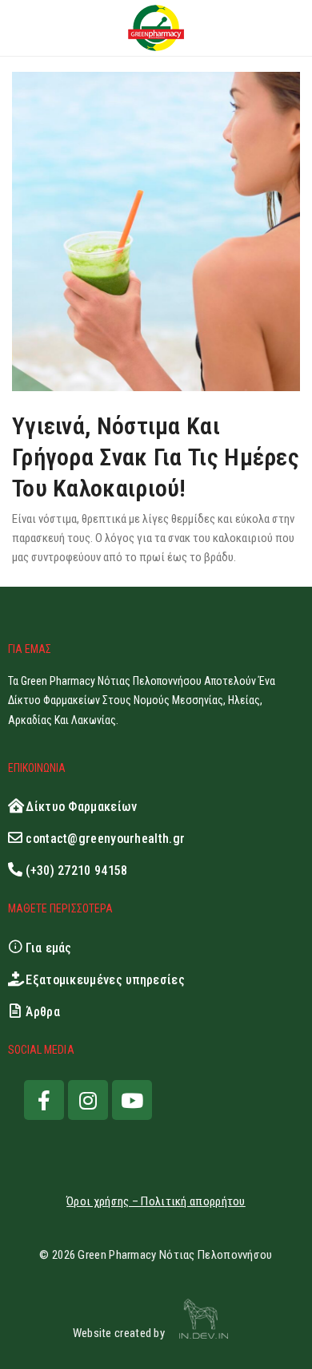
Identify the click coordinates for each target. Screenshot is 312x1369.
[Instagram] (88, 1100)
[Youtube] (132, 1100)
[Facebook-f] (44, 1100)
